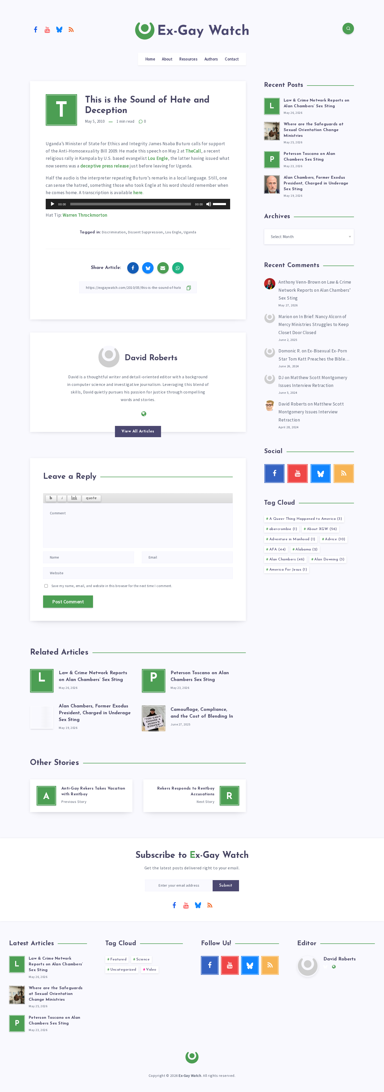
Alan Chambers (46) (287, 559)
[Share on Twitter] (148, 268)
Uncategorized (123, 970)
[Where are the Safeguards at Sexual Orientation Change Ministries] (272, 130)
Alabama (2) (306, 549)
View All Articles (137, 432)
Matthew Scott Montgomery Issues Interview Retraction (311, 412)
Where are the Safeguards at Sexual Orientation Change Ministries (314, 130)
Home (150, 59)
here (137, 192)
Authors (211, 59)
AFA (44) (277, 549)
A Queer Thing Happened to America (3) (305, 519)
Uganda (190, 232)
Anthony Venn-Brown (299, 282)
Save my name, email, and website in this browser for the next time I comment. (111, 586)
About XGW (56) (322, 529)
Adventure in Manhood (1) (292, 539)
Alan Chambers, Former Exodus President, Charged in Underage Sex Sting (95, 713)
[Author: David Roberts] (108, 356)
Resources (188, 59)
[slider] (220, 203)
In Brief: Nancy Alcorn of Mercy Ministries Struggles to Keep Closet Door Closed (313, 324)
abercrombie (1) (283, 529)
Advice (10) (335, 539)
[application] (138, 204)
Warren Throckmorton (85, 215)
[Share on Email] (163, 268)
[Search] (348, 28)
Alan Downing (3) (329, 559)
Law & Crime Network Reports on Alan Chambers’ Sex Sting (314, 290)
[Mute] (208, 204)
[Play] (52, 204)
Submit (225, 886)
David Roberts (151, 358)
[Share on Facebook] (133, 268)
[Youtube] (48, 29)
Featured (118, 959)
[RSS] (71, 29)
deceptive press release (104, 166)
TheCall (193, 151)
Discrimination (114, 232)
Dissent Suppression (145, 232)
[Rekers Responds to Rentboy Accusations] (194, 795)
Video (151, 970)
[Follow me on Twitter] (132, 413)
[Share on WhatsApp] (178, 268)
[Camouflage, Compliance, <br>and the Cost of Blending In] (153, 717)
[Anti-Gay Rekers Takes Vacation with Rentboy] (81, 795)
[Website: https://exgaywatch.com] (144, 414)
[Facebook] (35, 29)
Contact (232, 59)
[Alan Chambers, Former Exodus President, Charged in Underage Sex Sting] (42, 717)
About (167, 59)
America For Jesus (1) (288, 570)
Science (143, 959)
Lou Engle (158, 158)
